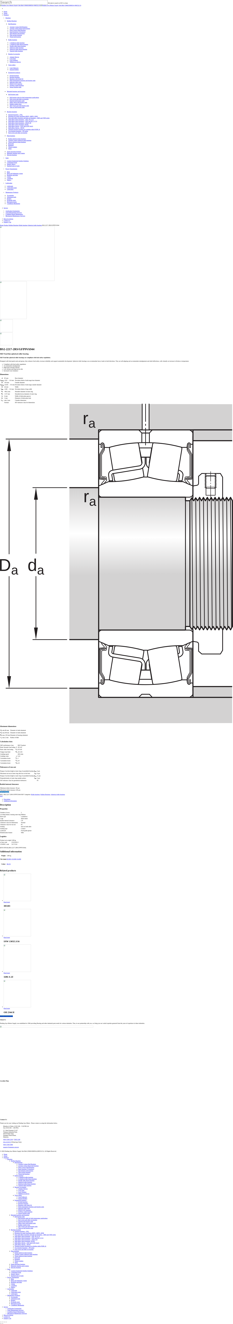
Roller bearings (23, 225)
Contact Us (7, 1317)
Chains (13, 1284)
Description (7, 799)
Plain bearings (15, 1251)
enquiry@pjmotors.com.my (11, 1147)
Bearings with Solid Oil (25, 1205)
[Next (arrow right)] (2, 1323)
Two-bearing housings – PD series (24, 1248)
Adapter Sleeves (23, 1189)
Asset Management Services (15, 1310)
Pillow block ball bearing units (27, 1223)
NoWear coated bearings (25, 1212)
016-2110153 (7, 1142)
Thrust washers (19, 1261)
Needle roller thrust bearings (26, 1180)
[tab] (118, 799)
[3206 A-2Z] (17, 971)
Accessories (14, 1297)
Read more (7, 902)
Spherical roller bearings (35, 225)
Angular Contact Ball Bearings (27, 1164)
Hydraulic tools (15, 1302)
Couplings (14, 1285)
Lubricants (14, 1290)
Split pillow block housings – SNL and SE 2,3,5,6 (29, 1238)
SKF (1, 796)
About (5, 1156)
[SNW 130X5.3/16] (17, 936)
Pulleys (13, 1287)
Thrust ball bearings (24, 1174)
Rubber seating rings (24, 1225)
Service (6, 1307)
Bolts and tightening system (19, 1280)
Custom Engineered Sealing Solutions (22, 1271)
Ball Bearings (18, 1162)
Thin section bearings (24, 1172)
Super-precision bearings (18, 1264)
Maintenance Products (13, 1295)
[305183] (17, 900)
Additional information (10, 801)
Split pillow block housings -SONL (25, 1241)
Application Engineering (14, 1308)
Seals (8, 1269)
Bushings (17, 1259)
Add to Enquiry (4, 792)
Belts (12, 1279)
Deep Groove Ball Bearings (26, 1167)
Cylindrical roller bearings (25, 1177)
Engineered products (20, 1200)
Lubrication (10, 1289)
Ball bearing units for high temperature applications (33, 1218)
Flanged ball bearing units (25, 1221)
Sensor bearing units (24, 1213)
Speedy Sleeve (15, 1274)
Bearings (9, 1159)
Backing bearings (23, 1203)
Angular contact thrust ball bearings (28, 1166)
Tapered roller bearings (24, 1185)
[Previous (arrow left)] (0, 1323)
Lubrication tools (16, 1292)
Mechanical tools (16, 1303)
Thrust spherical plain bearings (23, 1256)
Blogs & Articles (8, 1315)
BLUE (9, 864)
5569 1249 (17, 1139)
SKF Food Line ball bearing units (27, 1226)
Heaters (13, 1300)
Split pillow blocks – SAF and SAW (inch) (27, 1243)
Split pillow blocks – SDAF (23, 1244)
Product (6, 225)
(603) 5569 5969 (8, 1144)
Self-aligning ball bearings (25, 1170)
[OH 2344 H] (17, 1007)
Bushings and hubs (16, 1282)
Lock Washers (22, 1192)
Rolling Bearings (13, 225)
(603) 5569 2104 (8, 1139)
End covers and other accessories (27, 1220)
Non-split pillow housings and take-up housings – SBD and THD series (35, 1234)
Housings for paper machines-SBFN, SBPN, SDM (29, 1233)
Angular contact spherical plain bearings (26, 1254)
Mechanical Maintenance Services (17, 1313)
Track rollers (18, 1195)
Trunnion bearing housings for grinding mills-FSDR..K (30, 1246)
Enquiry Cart (7, 1318)
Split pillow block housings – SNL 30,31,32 (27, 1236)
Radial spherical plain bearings (23, 1253)
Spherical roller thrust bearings (27, 1184)
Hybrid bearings (22, 1202)
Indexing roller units (24, 1208)
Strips (16, 1262)
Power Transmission (13, 1277)
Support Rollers (22, 1198)
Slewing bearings (16, 1267)
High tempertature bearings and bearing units (31, 1207)
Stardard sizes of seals (17, 1276)
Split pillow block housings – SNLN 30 (26, 1239)
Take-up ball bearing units (25, 1228)
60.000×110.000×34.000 (14, 859)
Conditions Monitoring (17, 1305)
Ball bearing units (20, 1216)
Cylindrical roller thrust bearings (27, 1179)
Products (6, 1157)
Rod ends (17, 1257)
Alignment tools (15, 1298)
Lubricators (14, 1294)
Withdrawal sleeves (23, 1193)
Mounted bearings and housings (20, 1215)
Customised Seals (16, 1272)
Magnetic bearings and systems (20, 1266)
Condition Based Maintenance (16, 1312)
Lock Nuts (21, 1190)
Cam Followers (22, 1197)
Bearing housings (16, 1230)
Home (2, 225)
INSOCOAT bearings (24, 1210)
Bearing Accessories (20, 1187)
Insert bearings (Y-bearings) (26, 1169)
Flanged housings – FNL (22, 1231)
